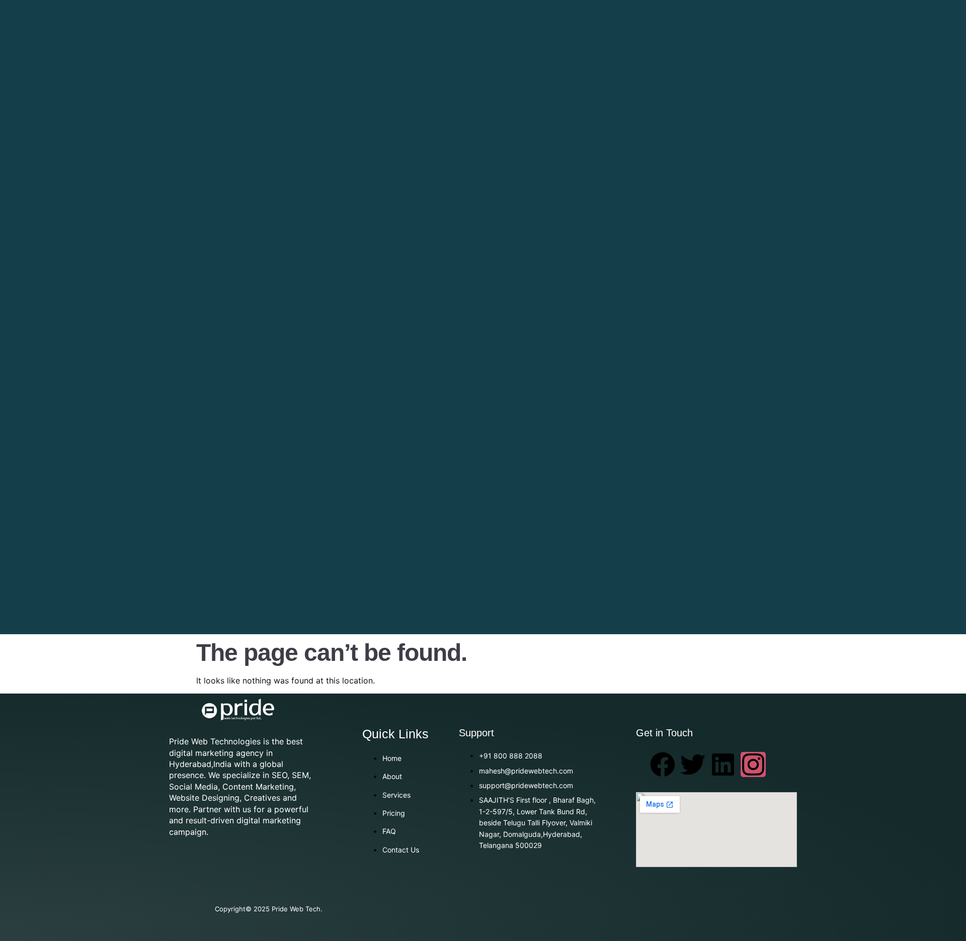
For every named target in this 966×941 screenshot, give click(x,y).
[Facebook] (662, 764)
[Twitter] (692, 764)
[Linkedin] (723, 764)
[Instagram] (753, 764)
